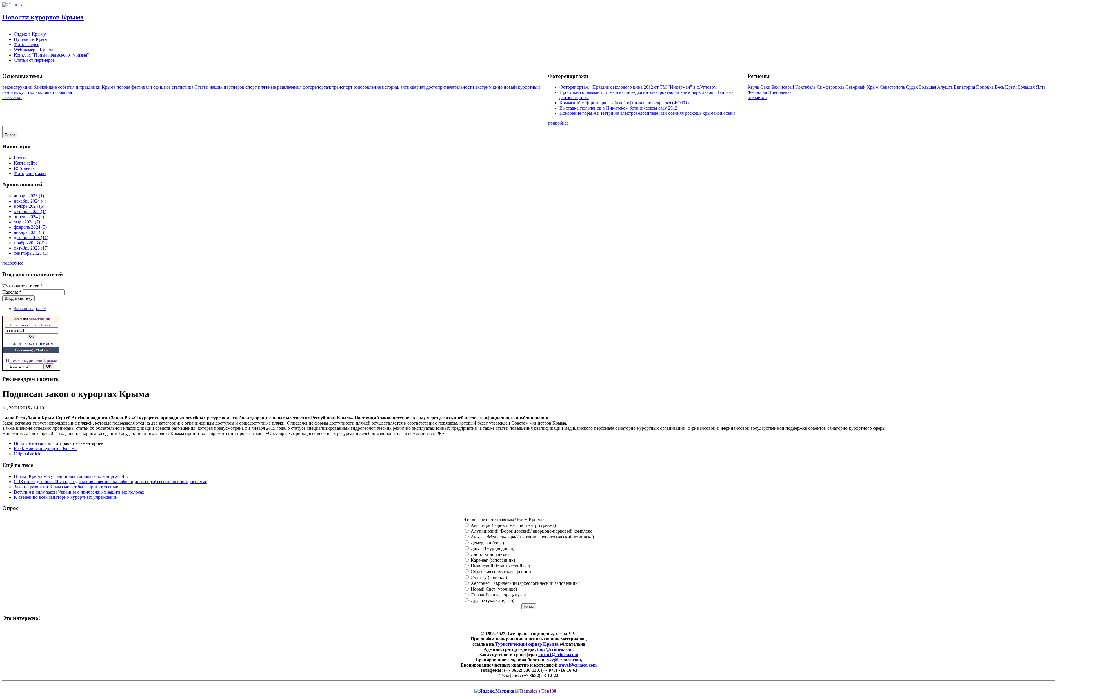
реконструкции (17, 87)
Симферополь (830, 87)
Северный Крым (862, 87)
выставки (44, 92)
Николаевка (780, 92)
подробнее (558, 123)
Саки (765, 87)
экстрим (483, 87)
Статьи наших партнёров (219, 87)
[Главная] (12, 4)
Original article (27, 453)
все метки (12, 97)
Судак (912, 87)
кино (498, 87)
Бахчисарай (783, 87)
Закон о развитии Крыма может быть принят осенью (66, 486)
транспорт (342, 87)
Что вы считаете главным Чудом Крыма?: (504, 519)
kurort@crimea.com (558, 654)
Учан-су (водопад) (488, 577)
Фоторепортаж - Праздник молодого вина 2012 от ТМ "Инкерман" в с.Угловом (638, 87)
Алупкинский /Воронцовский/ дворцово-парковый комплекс (531, 531)
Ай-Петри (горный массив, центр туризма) (513, 525)
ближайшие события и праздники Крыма (74, 87)
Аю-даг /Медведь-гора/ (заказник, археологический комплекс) (532, 536)
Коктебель (805, 87)
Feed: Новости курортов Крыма (45, 448)
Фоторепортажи (30, 173)
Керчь (753, 87)
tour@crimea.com (554, 649)
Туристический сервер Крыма (527, 644)
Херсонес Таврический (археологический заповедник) (524, 583)
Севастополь (892, 87)
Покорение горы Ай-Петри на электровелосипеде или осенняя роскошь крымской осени (647, 113)
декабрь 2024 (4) (30, 201)
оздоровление (367, 87)
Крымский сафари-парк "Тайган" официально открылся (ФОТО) (624, 102)
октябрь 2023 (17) (31, 247)
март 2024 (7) (27, 221)
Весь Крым (1006, 87)
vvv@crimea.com (564, 659)
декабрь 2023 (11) (31, 237)
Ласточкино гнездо (489, 554)
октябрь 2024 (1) (30, 211)
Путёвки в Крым (30, 39)
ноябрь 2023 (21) (30, 242)
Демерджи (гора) (487, 542)
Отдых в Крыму (30, 34)
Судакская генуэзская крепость (501, 571)
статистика (182, 87)
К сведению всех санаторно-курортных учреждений (66, 497)
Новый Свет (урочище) (493, 589)
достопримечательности (450, 87)
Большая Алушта (936, 87)
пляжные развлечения (279, 87)
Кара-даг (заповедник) (492, 560)
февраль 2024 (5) (30, 227)
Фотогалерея (26, 44)
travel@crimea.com (578, 664)
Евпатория (964, 87)
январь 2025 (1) (29, 195)
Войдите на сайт (30, 443)
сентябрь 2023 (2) (31, 253)
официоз (161, 87)
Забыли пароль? (30, 308)
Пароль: (11, 292)
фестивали (141, 87)
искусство (24, 92)
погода (123, 87)
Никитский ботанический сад (500, 565)
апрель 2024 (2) (29, 216)
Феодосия (757, 92)
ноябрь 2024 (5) (29, 206)
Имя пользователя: (22, 285)
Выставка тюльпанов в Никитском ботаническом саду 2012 (618, 107)
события (63, 92)
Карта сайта (25, 163)
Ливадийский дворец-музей (498, 594)
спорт (251, 87)
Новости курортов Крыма (43, 17)
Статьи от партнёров (34, 60)
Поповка (985, 87)
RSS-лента (24, 168)
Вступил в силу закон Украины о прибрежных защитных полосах (79, 491)
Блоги (20, 157)
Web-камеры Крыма (33, 49)
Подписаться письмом (31, 343)
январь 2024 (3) (29, 232)
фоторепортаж (317, 87)
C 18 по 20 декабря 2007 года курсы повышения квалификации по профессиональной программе (110, 481)
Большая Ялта (1031, 87)
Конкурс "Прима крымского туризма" (51, 54)
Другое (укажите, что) (492, 600)
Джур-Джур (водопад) (492, 548)
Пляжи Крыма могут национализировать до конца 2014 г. (71, 476)
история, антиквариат (403, 87)
